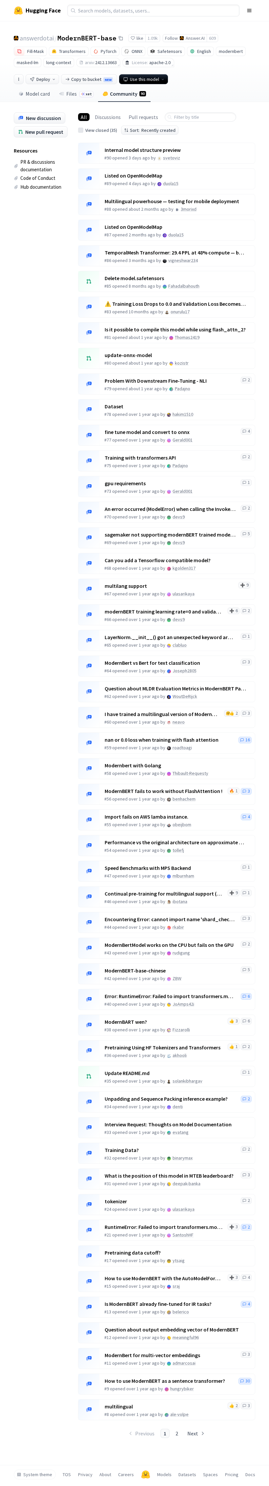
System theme (37, 1474)
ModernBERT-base (86, 38)
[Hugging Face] (145, 1474)
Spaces (210, 1474)
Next (192, 1433)
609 (212, 38)
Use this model (144, 79)
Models (164, 1474)
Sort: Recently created (153, 130)
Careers (126, 1474)
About (105, 1474)
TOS (67, 1474)
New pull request (44, 132)
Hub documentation (40, 187)
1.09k (153, 38)
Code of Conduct (37, 178)
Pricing (231, 1474)
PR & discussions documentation (37, 166)
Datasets (187, 1474)
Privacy (85, 1474)
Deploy (43, 79)
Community (127, 93)
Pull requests (143, 117)
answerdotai (37, 38)
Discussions (108, 117)
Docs (250, 1474)
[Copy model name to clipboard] (120, 38)
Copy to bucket (91, 79)
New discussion (43, 118)
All (84, 117)
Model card (38, 93)
